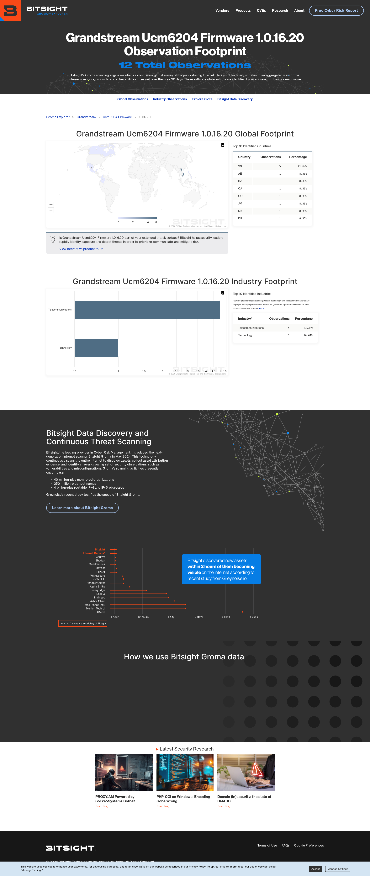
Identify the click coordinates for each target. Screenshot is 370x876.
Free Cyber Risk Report (336, 10)
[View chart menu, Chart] (223, 145)
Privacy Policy (197, 866)
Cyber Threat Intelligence (168, 720)
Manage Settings (337, 868)
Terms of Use (267, 845)
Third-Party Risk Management (172, 713)
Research (280, 10)
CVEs (261, 10)
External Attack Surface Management (273, 706)
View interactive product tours (81, 249)
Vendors (222, 10)
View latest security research (77, 702)
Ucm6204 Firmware (117, 117)
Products (243, 10)
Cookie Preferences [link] (309, 845)
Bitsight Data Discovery (235, 99)
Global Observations (132, 99)
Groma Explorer (58, 117)
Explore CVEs (202, 99)
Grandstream (86, 117)
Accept (315, 868)
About (299, 10)
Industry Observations (170, 99)
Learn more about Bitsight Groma (82, 508)
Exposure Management (166, 706)
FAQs (261, 308)
